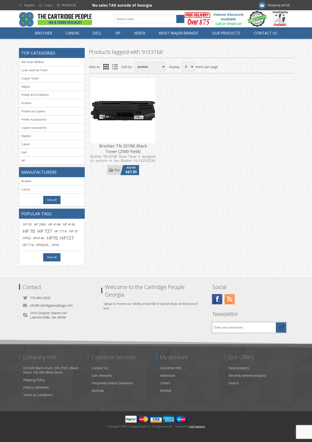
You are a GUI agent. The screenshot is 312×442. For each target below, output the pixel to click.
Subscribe (281, 327)
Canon (25, 144)
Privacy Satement (36, 387)
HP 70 (29, 231)
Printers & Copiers (33, 111)
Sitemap (98, 390)
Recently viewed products (247, 375)
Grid (106, 67)
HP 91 (73, 231)
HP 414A (54, 224)
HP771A (28, 245)
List (115, 67)
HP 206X (40, 224)
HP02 (27, 238)
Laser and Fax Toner (34, 70)
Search (180, 19)
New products (239, 368)
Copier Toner (30, 78)
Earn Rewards (102, 375)
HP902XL (42, 245)
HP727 (67, 238)
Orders (165, 383)
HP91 (55, 245)
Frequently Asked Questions (112, 383)
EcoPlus (26, 103)
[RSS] (230, 299)
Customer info (170, 368)
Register (29, 5)
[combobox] (145, 19)
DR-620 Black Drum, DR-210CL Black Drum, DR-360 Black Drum (50, 370)
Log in (48, 5)
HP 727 (44, 231)
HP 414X (69, 224)
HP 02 (27, 224)
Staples (26, 136)
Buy (117, 170)
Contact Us (100, 368)
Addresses (167, 375)
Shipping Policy (34, 380)
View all (52, 200)
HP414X (38, 238)
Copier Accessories (34, 128)
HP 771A (60, 231)
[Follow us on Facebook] (217, 299)
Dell (23, 152)
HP (23, 161)
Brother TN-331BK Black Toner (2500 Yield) (123, 148)
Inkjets (25, 87)
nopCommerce (197, 426)
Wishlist (165, 390)
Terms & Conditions (38, 395)
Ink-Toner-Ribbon (32, 62)
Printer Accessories (33, 119)
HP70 (52, 238)
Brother (26, 181)
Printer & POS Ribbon (35, 95)
